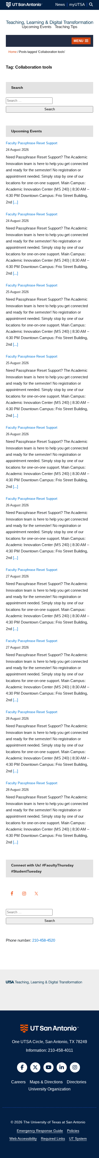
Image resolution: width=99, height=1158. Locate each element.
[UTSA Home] (24, 4)
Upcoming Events (37, 27)
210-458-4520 (43, 940)
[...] (15, 202)
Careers (18, 1082)
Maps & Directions (46, 1082)
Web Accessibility (23, 1138)
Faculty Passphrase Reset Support (31, 143)
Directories (76, 1082)
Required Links (53, 1138)
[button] (91, 5)
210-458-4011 (60, 1050)
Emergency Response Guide (40, 1131)
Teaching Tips (66, 27)
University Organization (49, 1089)
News (60, 5)
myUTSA (77, 5)
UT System (78, 1138)
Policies (73, 1131)
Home (12, 52)
